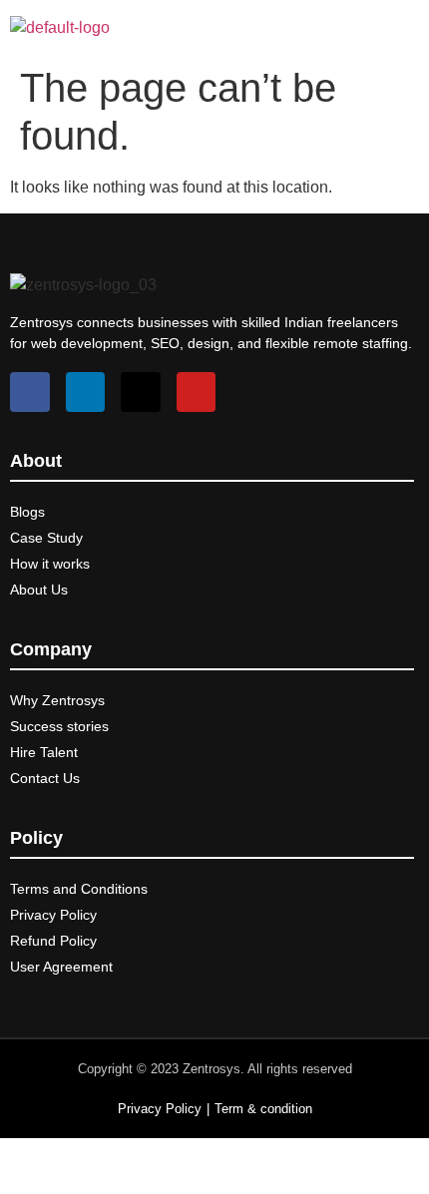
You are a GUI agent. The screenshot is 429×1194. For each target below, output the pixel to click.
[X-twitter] (141, 392)
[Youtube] (196, 392)
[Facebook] (30, 392)
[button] (411, 28)
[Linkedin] (86, 392)
